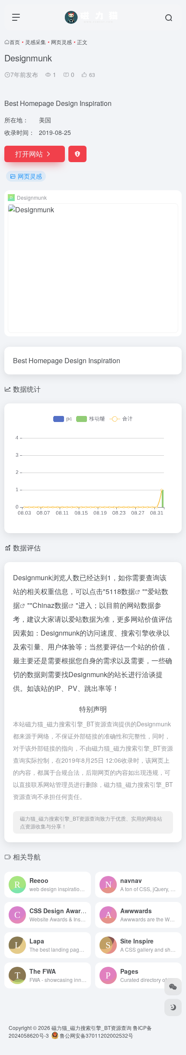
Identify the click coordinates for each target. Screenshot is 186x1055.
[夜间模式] (173, 1007)
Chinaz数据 (50, 605)
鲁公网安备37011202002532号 (95, 1035)
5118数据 (120, 591)
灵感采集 (35, 41)
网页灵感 (61, 41)
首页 (15, 41)
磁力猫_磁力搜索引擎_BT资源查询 (91, 1027)
